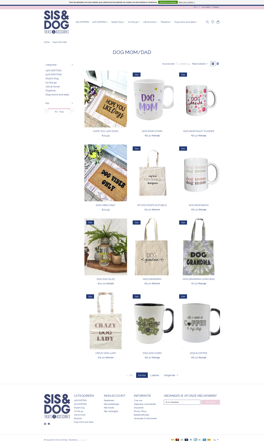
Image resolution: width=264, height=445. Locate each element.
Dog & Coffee (198, 353)
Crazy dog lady (105, 353)
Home (47, 42)
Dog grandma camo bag (199, 279)
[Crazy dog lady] (105, 320)
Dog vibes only (106, 205)
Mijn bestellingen (111, 404)
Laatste (155, 375)
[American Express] (204, 440)
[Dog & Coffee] (198, 320)
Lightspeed (82, 440)
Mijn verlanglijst (111, 411)
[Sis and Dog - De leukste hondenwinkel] (56, 22)
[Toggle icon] (207, 22)
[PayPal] (191, 440)
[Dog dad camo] (152, 320)
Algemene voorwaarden (145, 404)
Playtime (51, 90)
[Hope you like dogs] (105, 99)
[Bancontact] (200, 440)
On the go (51, 82)
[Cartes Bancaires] (195, 440)
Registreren (109, 400)
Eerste (142, 375)
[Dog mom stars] (152, 99)
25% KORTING (82, 22)
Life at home (53, 86)
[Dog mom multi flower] (198, 99)
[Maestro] (186, 440)
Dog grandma (152, 279)
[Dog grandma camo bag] (198, 247)
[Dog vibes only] (105, 172)
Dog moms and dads (57, 94)
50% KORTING (54, 74)
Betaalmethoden (141, 415)
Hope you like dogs (105, 131)
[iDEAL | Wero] (172, 440)
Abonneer (210, 402)
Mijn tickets (109, 407)
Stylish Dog (52, 78)
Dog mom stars (152, 131)
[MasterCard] (177, 440)
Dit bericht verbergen (168, 2)
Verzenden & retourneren (145, 418)
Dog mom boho (199, 205)
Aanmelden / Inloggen (210, 7)
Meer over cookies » (187, 2)
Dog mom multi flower (198, 131)
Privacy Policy (140, 411)
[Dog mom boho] (198, 172)
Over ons (138, 400)
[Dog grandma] (152, 247)
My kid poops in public (152, 205)
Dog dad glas (106, 279)
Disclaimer (139, 407)
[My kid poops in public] (152, 172)
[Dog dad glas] (105, 247)
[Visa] (182, 440)
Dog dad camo (152, 353)
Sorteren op (184, 64)
